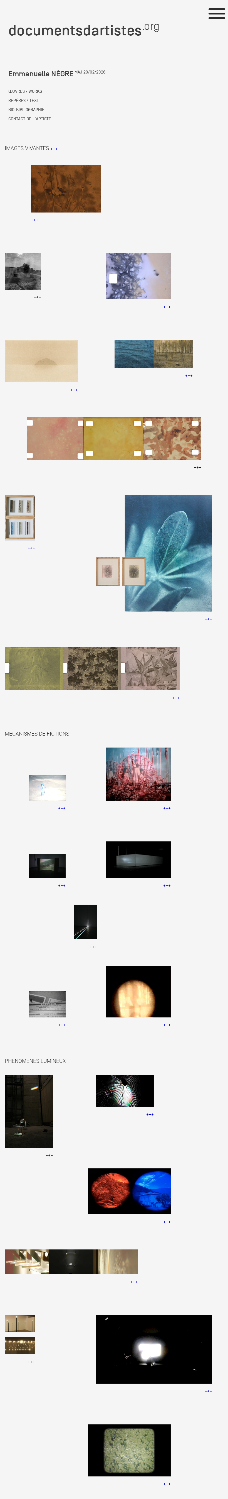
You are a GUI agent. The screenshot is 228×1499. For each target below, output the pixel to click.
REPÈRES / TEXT (23, 100)
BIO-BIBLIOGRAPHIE (26, 109)
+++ (54, 148)
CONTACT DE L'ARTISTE (29, 118)
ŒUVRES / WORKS (25, 91)
